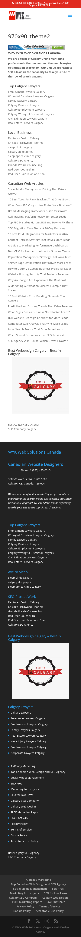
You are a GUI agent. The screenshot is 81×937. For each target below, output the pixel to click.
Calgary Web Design (23, 806)
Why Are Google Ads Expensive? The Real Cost (37, 280)
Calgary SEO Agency (20, 160)
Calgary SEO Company (25, 800)
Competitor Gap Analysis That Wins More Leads (38, 323)
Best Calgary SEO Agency (23, 424)
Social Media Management (27, 777)
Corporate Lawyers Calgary (27, 753)
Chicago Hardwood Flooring (25, 142)
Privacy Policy (19, 823)
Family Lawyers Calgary (22, 101)
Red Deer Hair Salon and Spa (26, 174)
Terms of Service (21, 829)
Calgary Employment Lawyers (26, 109)
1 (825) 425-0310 (40, 470)
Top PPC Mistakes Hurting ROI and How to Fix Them (40, 222)
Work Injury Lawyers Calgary (28, 741)
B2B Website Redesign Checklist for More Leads (38, 318)
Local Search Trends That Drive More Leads (35, 329)
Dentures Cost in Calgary (23, 138)
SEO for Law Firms (22, 795)
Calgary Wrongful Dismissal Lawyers (31, 114)
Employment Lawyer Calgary (28, 747)
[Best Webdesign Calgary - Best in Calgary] (40, 385)
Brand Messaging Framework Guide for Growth (37, 211)
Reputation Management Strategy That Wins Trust (39, 257)
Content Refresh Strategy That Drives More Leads (39, 240)
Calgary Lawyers (21, 712)
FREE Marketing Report (25, 812)
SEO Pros (16, 783)
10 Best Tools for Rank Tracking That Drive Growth (39, 199)
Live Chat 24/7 (19, 818)
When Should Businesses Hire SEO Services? (36, 335)
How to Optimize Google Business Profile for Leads (40, 268)
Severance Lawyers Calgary (28, 718)
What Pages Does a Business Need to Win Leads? (39, 312)
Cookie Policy (19, 835)
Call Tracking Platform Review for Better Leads (37, 216)
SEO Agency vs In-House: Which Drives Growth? (38, 341)
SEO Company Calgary (22, 429)
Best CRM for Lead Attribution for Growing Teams (39, 251)
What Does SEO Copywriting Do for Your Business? (40, 205)
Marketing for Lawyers (25, 789)
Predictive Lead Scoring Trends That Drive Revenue (40, 306)
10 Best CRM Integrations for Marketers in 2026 (38, 234)
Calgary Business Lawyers (24, 105)
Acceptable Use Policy (24, 841)
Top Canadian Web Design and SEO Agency (38, 772)
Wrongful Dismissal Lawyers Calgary (31, 96)
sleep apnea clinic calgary (24, 156)
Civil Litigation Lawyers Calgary (27, 118)
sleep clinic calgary (20, 147)
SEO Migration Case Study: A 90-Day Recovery (37, 228)
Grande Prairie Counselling (25, 165)
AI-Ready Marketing (23, 766)
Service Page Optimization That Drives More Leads (40, 263)
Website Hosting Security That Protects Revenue (38, 274)
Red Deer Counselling (21, 169)
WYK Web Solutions (28, 927)
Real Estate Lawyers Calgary (25, 123)
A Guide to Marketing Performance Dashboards (38, 245)
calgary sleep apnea (20, 151)
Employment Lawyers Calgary (26, 92)
